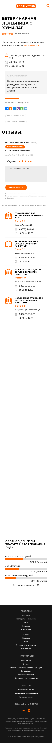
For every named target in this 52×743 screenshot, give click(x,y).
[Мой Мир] (14, 108)
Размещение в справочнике (26, 693)
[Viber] (18, 108)
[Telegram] (25, 108)
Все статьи (26, 660)
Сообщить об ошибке (16, 121)
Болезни (26, 626)
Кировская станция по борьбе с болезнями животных (28, 272)
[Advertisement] (26, 429)
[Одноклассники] (10, 108)
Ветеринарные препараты (26, 678)
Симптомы (26, 629)
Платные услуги (26, 697)
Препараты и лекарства (26, 619)
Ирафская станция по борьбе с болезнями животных (27, 244)
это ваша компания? (15, 115)
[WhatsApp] (21, 108)
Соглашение (26, 671)
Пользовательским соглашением (16, 196)
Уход (26, 622)
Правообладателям (26, 675)
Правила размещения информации (26, 667)
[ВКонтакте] (7, 108)
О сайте (26, 664)
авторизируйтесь (15, 147)
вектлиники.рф (31, 45)
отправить (16, 187)
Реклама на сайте (26, 690)
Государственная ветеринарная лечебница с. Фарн (30, 215)
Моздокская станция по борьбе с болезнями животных (29, 300)
